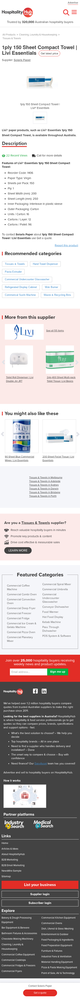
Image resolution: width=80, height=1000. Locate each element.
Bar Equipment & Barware (15, 927)
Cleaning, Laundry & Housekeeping (38, 34)
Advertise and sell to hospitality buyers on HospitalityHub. (38, 772)
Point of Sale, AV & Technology (58, 973)
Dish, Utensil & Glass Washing (57, 928)
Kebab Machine (51, 622)
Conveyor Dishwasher (55, 607)
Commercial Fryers (12, 971)
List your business (40, 885)
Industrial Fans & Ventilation (56, 956)
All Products (9, 34)
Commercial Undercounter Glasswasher (50, 598)
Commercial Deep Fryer (21, 608)
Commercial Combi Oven (22, 594)
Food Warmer (50, 612)
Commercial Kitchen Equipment (58, 917)
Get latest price (49, 53)
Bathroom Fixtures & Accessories (19, 933)
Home (5, 843)
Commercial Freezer (19, 613)
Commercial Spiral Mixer (56, 584)
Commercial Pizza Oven (21, 632)
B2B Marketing (10, 859)
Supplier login (40, 894)
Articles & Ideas (10, 848)
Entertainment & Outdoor (54, 934)
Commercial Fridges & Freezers (18, 965)
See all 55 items (55, 330)
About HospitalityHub (13, 854)
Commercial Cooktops (14, 960)
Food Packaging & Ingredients (57, 939)
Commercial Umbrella (55, 589)
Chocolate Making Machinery (17, 938)
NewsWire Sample (11, 870)
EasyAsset (41, 763)
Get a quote (40, 992)
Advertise (73, 2)
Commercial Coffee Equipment (18, 954)
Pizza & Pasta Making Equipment (59, 967)
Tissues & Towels (12, 38)
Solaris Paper (22, 60)
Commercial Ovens (51, 923)
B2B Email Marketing (13, 865)
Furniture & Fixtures (51, 950)
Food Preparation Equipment (56, 945)
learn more (18, 550)
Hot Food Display (52, 617)
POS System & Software (56, 636)
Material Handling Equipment (57, 962)
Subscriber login (40, 903)
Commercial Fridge (18, 618)
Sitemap (6, 876)
